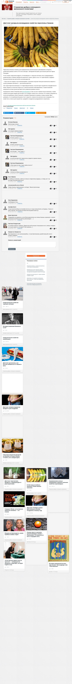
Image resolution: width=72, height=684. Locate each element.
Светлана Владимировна (16, 135)
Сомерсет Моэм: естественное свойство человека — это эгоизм (14, 510)
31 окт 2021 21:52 (14, 139)
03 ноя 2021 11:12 (14, 166)
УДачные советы (30, 493)
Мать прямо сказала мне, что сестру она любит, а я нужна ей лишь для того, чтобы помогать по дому (36, 674)
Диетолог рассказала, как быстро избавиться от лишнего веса (12, 364)
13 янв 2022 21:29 (12, 203)
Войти (65, 1)
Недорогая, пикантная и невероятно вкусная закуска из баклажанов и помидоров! (14, 634)
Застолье (29, 541)
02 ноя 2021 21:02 (14, 159)
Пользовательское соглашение (34, 283)
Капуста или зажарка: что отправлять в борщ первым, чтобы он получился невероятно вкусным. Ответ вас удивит (57, 633)
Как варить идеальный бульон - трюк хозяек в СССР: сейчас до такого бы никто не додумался (14, 587)
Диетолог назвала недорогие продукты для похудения (11, 407)
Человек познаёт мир (7, 333)
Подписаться (36, 255)
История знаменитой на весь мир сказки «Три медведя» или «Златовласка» (58, 565)
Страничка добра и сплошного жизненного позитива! (27, 8)
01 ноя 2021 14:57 (12, 188)
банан (16, 108)
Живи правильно (6, 309)
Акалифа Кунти (12, 207)
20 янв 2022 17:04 (12, 220)
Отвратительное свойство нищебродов (10, 338)
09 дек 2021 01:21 (12, 236)
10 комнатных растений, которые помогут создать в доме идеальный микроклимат (36, 608)
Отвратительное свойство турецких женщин (10, 303)
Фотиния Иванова (13, 122)
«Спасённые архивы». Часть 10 (58, 607)
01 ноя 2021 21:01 (14, 146)
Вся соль (4, 18)
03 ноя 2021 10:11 (12, 228)
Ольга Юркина (12, 177)
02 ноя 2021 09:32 (14, 152)
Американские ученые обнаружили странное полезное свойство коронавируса (58, 482)
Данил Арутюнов (12, 215)
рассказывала (26, 91)
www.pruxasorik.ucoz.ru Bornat (16, 185)
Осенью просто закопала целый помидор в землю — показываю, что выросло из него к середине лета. (35, 534)
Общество (9, 108)
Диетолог (22, 108)
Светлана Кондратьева (14, 223)
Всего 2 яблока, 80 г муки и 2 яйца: (35, 633)
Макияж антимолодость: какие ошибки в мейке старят (36, 275)
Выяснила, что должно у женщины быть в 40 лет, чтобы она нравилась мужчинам (35, 279)
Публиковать (12, 249)
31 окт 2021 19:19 (12, 125)
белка (31, 108)
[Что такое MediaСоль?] (70, 1)
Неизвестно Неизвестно (14, 232)
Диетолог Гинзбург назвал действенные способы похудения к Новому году (34, 509)
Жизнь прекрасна (8, 594)
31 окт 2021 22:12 (12, 181)
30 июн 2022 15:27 (12, 211)
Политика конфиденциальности (34, 284)
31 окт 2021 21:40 (12, 132)
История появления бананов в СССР (12, 327)
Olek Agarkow (11, 129)
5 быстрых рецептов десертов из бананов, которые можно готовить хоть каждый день (12, 456)
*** (27, 263)
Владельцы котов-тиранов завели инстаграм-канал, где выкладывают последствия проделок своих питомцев (36, 270)
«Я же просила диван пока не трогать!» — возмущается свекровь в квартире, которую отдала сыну (14, 562)
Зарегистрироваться (58, 1)
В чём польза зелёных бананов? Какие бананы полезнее (34, 486)
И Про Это (7, 570)
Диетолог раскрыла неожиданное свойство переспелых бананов (45, 18)
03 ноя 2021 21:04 (14, 173)
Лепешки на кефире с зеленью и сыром (36, 582)
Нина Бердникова (13, 200)
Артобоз (50, 571)
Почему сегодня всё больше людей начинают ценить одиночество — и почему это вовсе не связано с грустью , (57, 674)
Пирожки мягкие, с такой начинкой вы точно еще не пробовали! (36, 266)
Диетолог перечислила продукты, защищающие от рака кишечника (13, 482)
